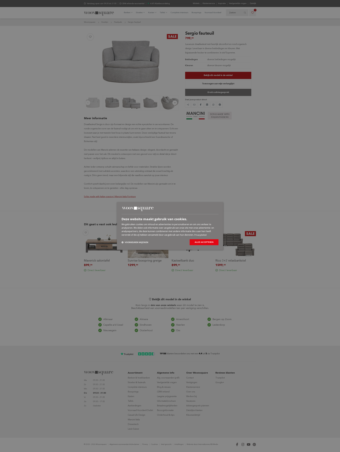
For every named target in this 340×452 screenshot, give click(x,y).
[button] (135, 242)
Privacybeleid (200, 235)
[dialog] (170, 226)
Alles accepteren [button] (204, 242)
